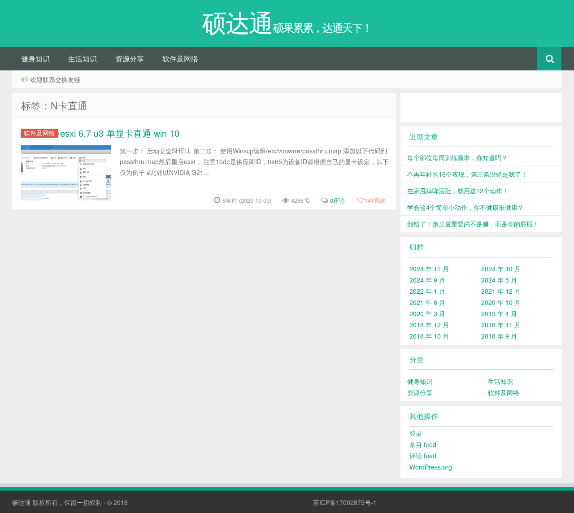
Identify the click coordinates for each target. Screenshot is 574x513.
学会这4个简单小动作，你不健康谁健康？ (465, 207)
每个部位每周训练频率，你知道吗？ (457, 157)
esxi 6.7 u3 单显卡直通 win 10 (119, 132)
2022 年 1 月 (427, 291)
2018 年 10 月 (429, 335)
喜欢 (375, 200)
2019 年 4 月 (499, 313)
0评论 (337, 200)
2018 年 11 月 (501, 324)
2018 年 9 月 (499, 335)
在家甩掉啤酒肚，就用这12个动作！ (458, 190)
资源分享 (129, 58)
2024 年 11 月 (429, 268)
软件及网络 (180, 58)
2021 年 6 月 (427, 302)
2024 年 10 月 (501, 268)
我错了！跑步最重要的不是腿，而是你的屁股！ (473, 223)
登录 (415, 433)
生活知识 (82, 58)
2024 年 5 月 (499, 279)
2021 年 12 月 (501, 291)
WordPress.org (430, 466)
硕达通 (21, 502)
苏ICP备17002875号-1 (345, 502)
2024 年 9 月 (427, 279)
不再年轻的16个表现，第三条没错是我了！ (467, 174)
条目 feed (422, 444)
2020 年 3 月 (427, 313)
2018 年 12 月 (429, 324)
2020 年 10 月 (501, 302)
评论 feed (422, 455)
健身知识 (35, 58)
